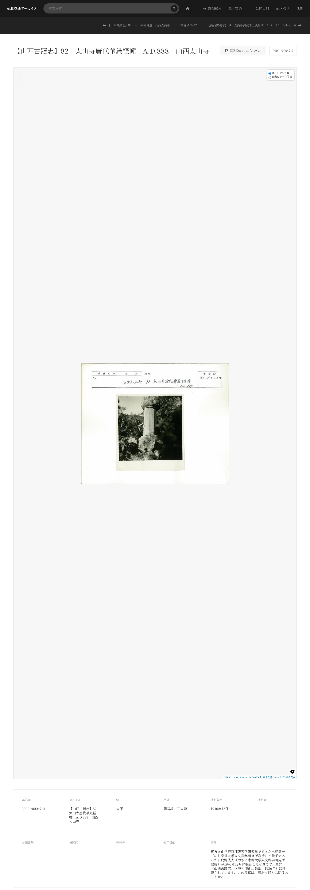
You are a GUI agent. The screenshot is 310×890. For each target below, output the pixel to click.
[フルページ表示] (18, 85)
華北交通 (235, 8)
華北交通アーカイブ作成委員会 (279, 777)
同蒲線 (168, 808)
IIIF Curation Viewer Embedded (242, 777)
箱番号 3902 (188, 25)
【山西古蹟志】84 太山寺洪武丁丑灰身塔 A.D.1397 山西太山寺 (252, 25)
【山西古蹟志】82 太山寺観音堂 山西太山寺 (139, 25)
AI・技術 (283, 8)
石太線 (182, 808)
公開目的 (262, 8)
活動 (300, 8)
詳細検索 (215, 8)
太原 (119, 808)
